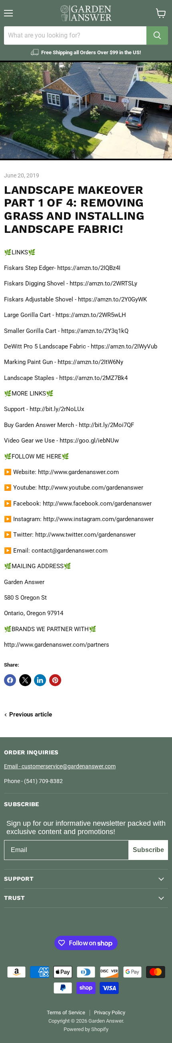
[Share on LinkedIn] (40, 680)
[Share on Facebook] (10, 680)
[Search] (157, 35)
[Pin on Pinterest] (55, 680)
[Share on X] (25, 680)
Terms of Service (66, 1012)
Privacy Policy (109, 1012)
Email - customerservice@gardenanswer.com (60, 766)
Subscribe (148, 849)
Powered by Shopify (86, 1029)
